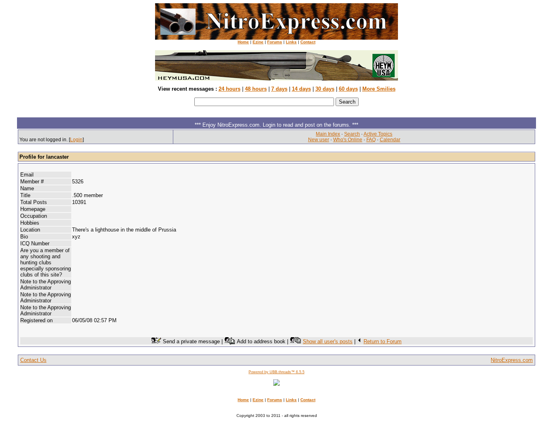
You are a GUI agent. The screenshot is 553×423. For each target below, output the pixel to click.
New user (318, 139)
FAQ (371, 139)
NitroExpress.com (512, 360)
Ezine (258, 42)
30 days (324, 89)
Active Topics (378, 134)
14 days (301, 89)
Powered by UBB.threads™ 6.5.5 (276, 372)
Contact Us (33, 360)
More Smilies (379, 89)
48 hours (256, 89)
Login (76, 139)
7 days (279, 89)
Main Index (328, 134)
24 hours (229, 89)
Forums (274, 42)
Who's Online (347, 139)
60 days (348, 89)
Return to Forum (383, 341)
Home (243, 42)
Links (291, 42)
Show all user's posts (328, 341)
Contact (307, 42)
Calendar (390, 139)
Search (352, 134)
